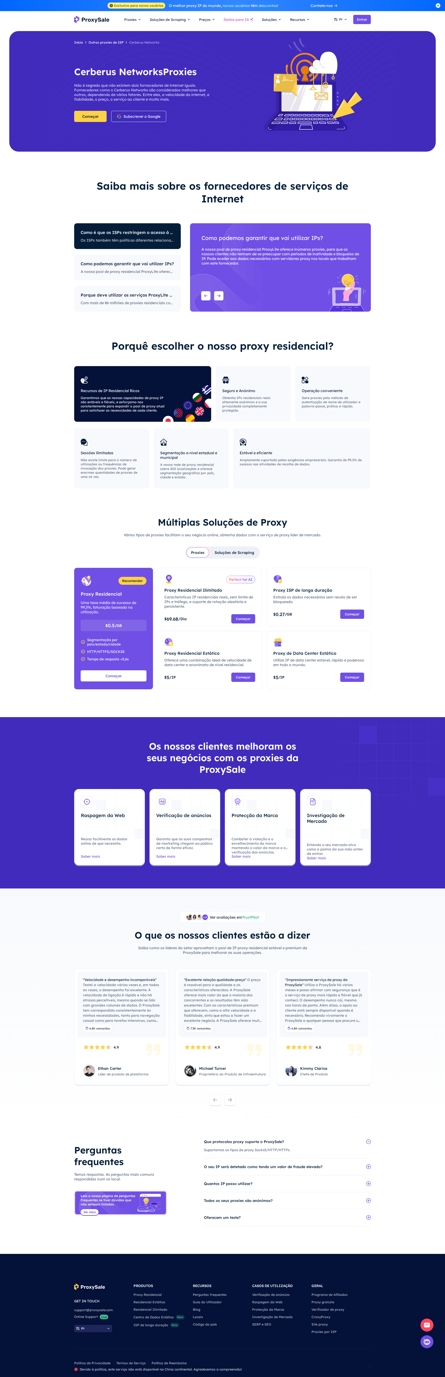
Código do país (205, 1324)
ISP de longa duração (156, 1325)
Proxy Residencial (148, 1295)
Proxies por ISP (324, 1332)
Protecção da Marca (268, 1309)
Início (78, 42)
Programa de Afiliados (330, 1295)
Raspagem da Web (267, 1302)
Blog (196, 1309)
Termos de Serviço (131, 1363)
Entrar (362, 19)
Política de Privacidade (92, 1363)
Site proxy (320, 1324)
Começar (90, 116)
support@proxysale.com (93, 1310)
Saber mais (90, 856)
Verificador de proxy (328, 1309)
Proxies (197, 552)
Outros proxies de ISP (106, 42)
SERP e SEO (261, 1324)
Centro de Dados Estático (158, 1317)
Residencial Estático (149, 1302)
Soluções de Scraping (234, 552)
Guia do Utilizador (207, 1302)
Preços (204, 19)
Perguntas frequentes (210, 1295)
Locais (198, 1317)
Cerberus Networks (144, 42)
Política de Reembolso (169, 1363)
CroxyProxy (321, 1317)
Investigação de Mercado (272, 1317)
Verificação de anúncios (271, 1295)
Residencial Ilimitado (150, 1309)
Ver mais (89, 1212)
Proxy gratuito (323, 1302)
